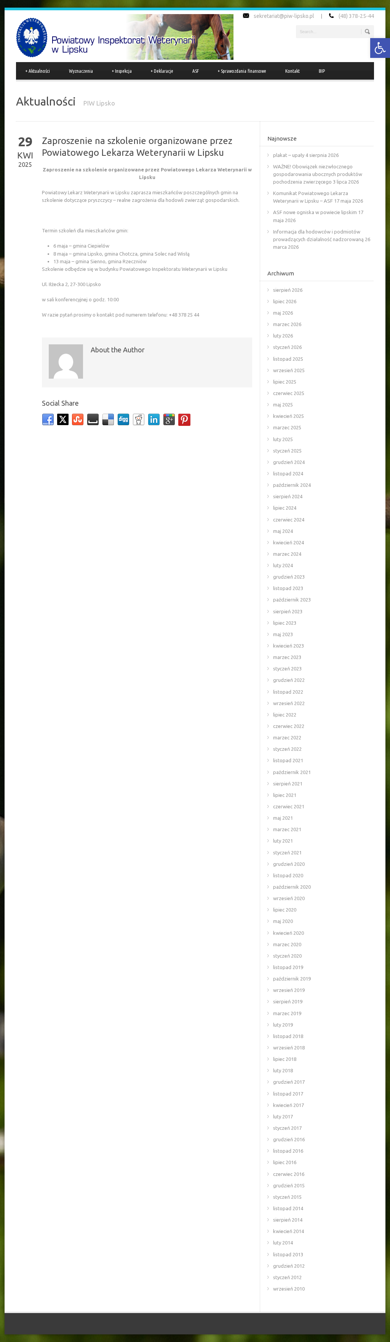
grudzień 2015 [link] (289, 1185)
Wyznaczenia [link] (81, 71)
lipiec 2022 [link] (284, 714)
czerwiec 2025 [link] (288, 393)
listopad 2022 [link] (288, 691)
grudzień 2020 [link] (289, 864)
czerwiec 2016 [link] (288, 1174)
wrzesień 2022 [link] (289, 703)
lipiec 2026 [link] (284, 301)
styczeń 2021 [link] (287, 852)
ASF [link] (195, 71)
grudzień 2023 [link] (289, 576)
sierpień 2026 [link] (287, 290)
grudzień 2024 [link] (289, 462)
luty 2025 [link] (283, 439)
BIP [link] (322, 71)
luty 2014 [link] (283, 1242)
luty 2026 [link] (283, 335)
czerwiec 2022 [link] (288, 726)
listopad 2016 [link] (288, 1150)
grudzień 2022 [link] (289, 680)
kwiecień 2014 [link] (288, 1231)
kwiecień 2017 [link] (288, 1105)
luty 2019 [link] (283, 1024)
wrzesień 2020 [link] (289, 898)
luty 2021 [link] (283, 840)
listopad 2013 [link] (288, 1254)
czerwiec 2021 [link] (288, 806)
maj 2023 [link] (283, 634)
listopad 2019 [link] (288, 967)
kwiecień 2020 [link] (288, 933)
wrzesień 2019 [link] (289, 990)
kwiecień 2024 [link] (288, 542)
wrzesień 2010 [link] (289, 1288)
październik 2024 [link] (292, 485)
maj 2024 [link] (283, 531)
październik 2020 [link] (292, 886)
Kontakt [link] (292, 71)
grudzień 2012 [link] (289, 1265)
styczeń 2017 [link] (287, 1128)
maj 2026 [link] (283, 312)
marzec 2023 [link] (287, 657)
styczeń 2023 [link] (287, 668)
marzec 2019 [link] (287, 1013)
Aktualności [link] (38, 71)
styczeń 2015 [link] (287, 1197)
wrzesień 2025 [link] (289, 370)
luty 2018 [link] (283, 1070)
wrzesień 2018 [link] (289, 1047)
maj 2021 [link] (283, 818)
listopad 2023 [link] (288, 588)
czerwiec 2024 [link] (288, 519)
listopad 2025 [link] (288, 358)
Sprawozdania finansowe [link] (242, 71)
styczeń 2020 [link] (287, 955)
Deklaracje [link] (162, 71)
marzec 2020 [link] (287, 944)
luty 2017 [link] (283, 1116)
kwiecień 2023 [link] (288, 645)
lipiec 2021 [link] (284, 795)
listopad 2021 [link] (288, 760)
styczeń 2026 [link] (287, 347)
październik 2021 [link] (292, 772)
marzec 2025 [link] (287, 427)
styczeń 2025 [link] (287, 450)
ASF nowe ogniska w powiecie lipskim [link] (315, 212)
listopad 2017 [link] (288, 1093)
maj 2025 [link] (283, 404)
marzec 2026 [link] (287, 324)
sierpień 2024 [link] (287, 496)
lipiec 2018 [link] (284, 1059)
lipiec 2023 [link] (284, 622)
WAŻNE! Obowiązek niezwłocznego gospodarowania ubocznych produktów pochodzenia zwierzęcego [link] (317, 174)
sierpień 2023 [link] (287, 611)
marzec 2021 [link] (287, 829)
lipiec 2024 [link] (284, 507)
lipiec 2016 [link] (284, 1162)
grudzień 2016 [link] (289, 1139)
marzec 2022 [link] (287, 737)
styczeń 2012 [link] (287, 1277)
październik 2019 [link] (292, 978)
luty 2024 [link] (283, 565)
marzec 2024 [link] (287, 554)
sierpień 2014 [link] (287, 1219)
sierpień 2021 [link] (287, 783)
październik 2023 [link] (292, 599)
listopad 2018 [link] (288, 1036)
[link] (380, 48)
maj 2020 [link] (283, 921)
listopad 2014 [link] (288, 1208)
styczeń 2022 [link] (287, 749)
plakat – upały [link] (288, 155)
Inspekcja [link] (122, 71)
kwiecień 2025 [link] (288, 416)
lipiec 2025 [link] (284, 381)
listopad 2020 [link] (288, 875)
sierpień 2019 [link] (287, 1001)
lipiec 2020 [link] (284, 909)
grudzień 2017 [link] (289, 1081)
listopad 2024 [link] (288, 473)
